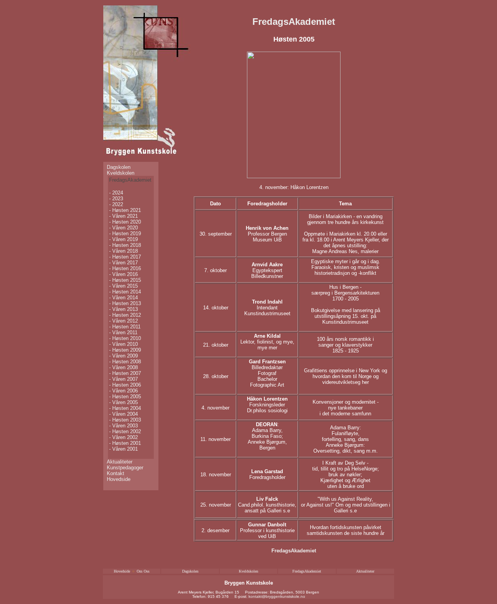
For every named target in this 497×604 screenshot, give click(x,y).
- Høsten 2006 (125, 385)
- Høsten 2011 (125, 327)
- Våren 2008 (123, 367)
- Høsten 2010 (125, 338)
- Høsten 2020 (125, 222)
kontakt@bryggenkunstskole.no (276, 596)
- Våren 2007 (123, 379)
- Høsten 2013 (125, 303)
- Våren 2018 (123, 251)
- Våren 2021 (123, 216)
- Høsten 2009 (125, 350)
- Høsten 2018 (125, 245)
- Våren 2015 (123, 286)
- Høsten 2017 (125, 257)
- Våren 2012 (123, 321)
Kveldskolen (120, 173)
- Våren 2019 (123, 239)
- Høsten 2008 (125, 361)
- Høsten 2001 (125, 443)
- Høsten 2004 (125, 408)
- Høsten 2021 (125, 210)
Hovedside (118, 479)
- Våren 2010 (123, 344)
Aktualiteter (119, 462)
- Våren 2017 (123, 263)
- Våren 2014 (123, 297)
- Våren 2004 (123, 414)
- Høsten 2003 (125, 420)
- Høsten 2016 (125, 268)
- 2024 (116, 193)
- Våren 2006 (123, 391)
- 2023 (116, 198)
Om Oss (143, 571)
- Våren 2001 (123, 449)
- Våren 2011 (123, 332)
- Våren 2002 (123, 437)
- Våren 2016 (123, 274)
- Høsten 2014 (125, 292)
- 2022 (116, 204)
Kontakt (115, 473)
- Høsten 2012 (125, 315)
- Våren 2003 (123, 426)
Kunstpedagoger (125, 467)
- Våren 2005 (123, 402)
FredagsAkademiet (293, 21)
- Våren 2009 (123, 356)
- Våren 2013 (123, 309)
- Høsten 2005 (125, 396)
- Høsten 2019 (125, 233)
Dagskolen (118, 167)
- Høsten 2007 (125, 373)
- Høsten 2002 (125, 431)
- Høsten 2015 (125, 280)
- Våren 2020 (123, 228)
